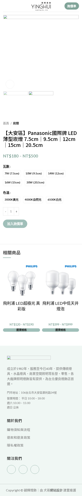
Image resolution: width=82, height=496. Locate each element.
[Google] (23, 469)
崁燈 (16, 123)
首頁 (6, 123)
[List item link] (41, 403)
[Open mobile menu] (4, 6)
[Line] (34, 469)
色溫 (6, 192)
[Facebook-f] (11, 469)
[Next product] (77, 123)
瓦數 (6, 166)
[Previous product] (69, 123)
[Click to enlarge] (10, 84)
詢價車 (71, 6)
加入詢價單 (15, 224)
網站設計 (56, 490)
